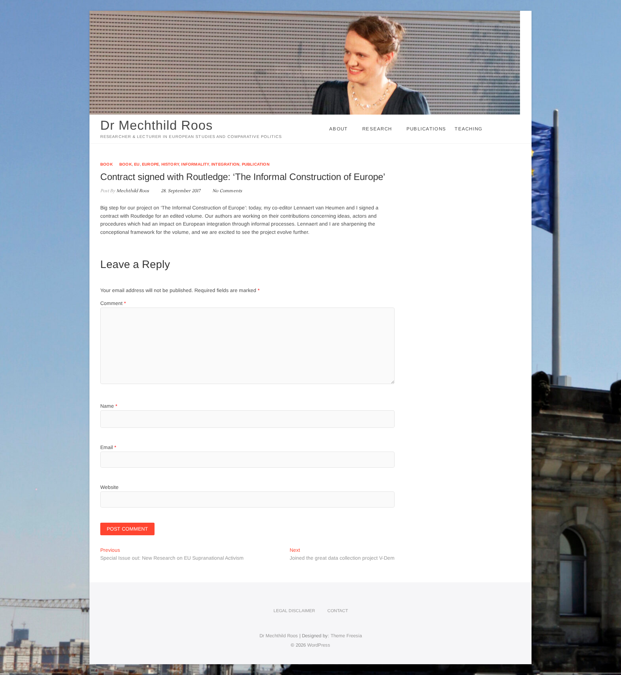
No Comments (227, 191)
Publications (426, 128)
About (338, 128)
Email (108, 447)
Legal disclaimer (294, 610)
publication (256, 164)
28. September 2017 (180, 191)
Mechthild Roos (132, 191)
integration (225, 164)
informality (195, 164)
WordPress (318, 645)
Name (108, 406)
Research (377, 128)
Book (106, 164)
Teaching (468, 128)
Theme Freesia (346, 635)
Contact (337, 610)
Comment (113, 303)
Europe (150, 164)
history (170, 164)
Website (109, 487)
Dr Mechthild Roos (156, 125)
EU (136, 164)
